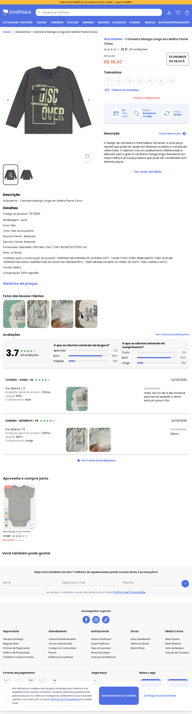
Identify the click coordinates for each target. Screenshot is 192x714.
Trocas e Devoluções (60, 643)
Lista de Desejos (174, 648)
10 (171, 81)
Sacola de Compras (177, 652)
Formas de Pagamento (16, 648)
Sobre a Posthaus (101, 639)
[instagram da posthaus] (96, 619)
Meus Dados (172, 639)
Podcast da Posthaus (103, 657)
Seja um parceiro (101, 648)
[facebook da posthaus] (86, 619)
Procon (52, 652)
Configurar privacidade (160, 695)
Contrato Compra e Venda (18, 657)
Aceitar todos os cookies (118, 695)
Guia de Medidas (141, 639)
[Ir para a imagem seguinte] (89, 100)
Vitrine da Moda (140, 643)
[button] (96, 283)
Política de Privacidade (130, 592)
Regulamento (11, 643)
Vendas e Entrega (13, 639)
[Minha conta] (168, 12)
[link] (125, 49)
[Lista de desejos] (178, 12)
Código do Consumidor (62, 648)
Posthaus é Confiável (61, 657)
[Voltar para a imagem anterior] (8, 100)
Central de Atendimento (62, 639)
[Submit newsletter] (185, 583)
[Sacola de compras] (186, 12)
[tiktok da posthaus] (106, 619)
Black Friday (138, 648)
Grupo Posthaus (100, 643)
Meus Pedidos (173, 643)
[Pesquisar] (39, 12)
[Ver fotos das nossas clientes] (77, 399)
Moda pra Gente (100, 652)
